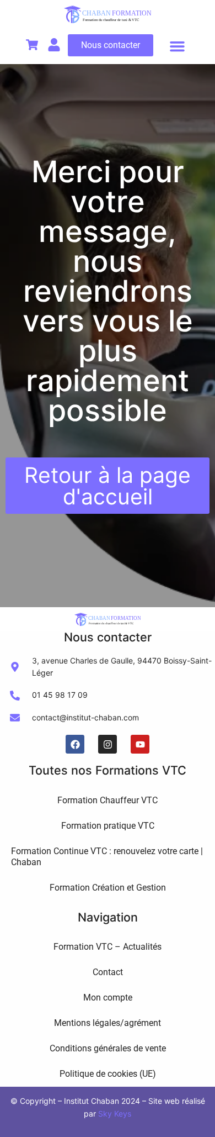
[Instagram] (107, 744)
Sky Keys (114, 1113)
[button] (177, 46)
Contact (108, 972)
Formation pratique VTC (107, 825)
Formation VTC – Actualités (107, 946)
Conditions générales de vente (108, 1048)
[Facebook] (75, 744)
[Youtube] (140, 744)
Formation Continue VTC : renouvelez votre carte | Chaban (107, 856)
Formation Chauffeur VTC (107, 800)
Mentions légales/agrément (107, 1023)
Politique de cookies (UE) (108, 1073)
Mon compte (107, 997)
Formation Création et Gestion (108, 887)
